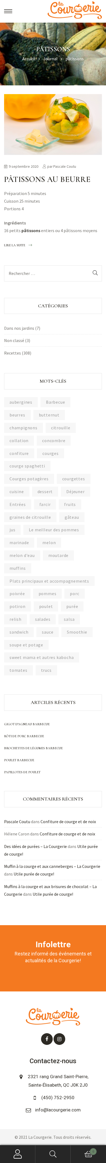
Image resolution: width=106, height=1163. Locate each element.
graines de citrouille (30, 517)
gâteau (72, 517)
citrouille (60, 427)
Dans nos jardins (19, 328)
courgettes (73, 478)
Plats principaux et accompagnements (49, 581)
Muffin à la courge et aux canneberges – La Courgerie (52, 866)
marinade (19, 542)
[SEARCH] (95, 273)
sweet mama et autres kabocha (42, 657)
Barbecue (55, 402)
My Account (17, 1154)
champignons (24, 427)
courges (50, 453)
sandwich (19, 632)
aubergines (21, 402)
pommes (48, 593)
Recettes (12, 353)
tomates (18, 670)
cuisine (17, 491)
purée (72, 606)
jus (12, 529)
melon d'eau (22, 555)
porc (74, 593)
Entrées (18, 504)
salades (43, 619)
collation (19, 440)
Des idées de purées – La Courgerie (35, 846)
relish (15, 619)
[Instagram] (59, 1039)
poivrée (17, 593)
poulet (46, 606)
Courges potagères (29, 478)
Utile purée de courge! (34, 874)
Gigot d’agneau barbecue (27, 724)
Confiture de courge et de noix (68, 821)
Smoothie (77, 632)
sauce (47, 632)
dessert (45, 491)
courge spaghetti (27, 466)
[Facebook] (47, 1039)
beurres (17, 415)
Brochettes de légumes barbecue (33, 748)
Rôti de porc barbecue (24, 736)
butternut (49, 415)
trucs (46, 670)
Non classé (14, 340)
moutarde (58, 555)
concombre (53, 440)
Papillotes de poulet (22, 772)
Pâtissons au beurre (47, 179)
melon (49, 542)
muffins (18, 568)
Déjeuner (75, 491)
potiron (18, 606)
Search (53, 1154)
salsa (69, 619)
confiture (19, 453)
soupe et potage (26, 645)
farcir (45, 504)
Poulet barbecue (19, 760)
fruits (70, 504)
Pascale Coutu (64, 166)
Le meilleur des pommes (54, 529)
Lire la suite (14, 244)
